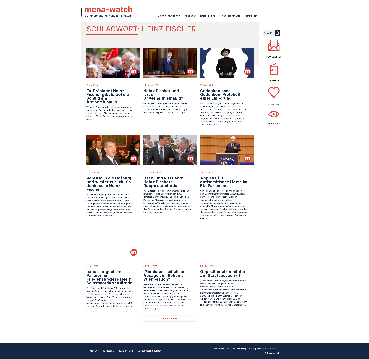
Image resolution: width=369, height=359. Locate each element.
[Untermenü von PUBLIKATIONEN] (241, 16)
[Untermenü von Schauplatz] (216, 16)
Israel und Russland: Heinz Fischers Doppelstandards (163, 182)
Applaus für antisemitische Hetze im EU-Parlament (223, 182)
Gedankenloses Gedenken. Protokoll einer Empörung (220, 94)
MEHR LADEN (170, 318)
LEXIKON (274, 80)
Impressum (108, 351)
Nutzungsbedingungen (149, 351)
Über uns (94, 351)
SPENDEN (274, 104)
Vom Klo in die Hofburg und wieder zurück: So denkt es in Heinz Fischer (108, 184)
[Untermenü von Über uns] (258, 16)
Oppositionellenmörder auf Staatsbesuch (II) (222, 273)
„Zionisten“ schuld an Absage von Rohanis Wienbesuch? (164, 275)
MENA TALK (274, 123)
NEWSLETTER (274, 56)
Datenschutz (126, 351)
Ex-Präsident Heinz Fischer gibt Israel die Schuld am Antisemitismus (107, 96)
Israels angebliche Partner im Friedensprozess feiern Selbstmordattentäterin (109, 277)
